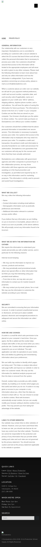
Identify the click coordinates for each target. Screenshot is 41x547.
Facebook (22, 476)
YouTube (11, 476)
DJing (9, 470)
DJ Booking (13, 473)
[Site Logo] (7, 6)
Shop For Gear (23, 473)
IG (16, 476)
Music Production (19, 470)
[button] (36, 6)
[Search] (36, 518)
